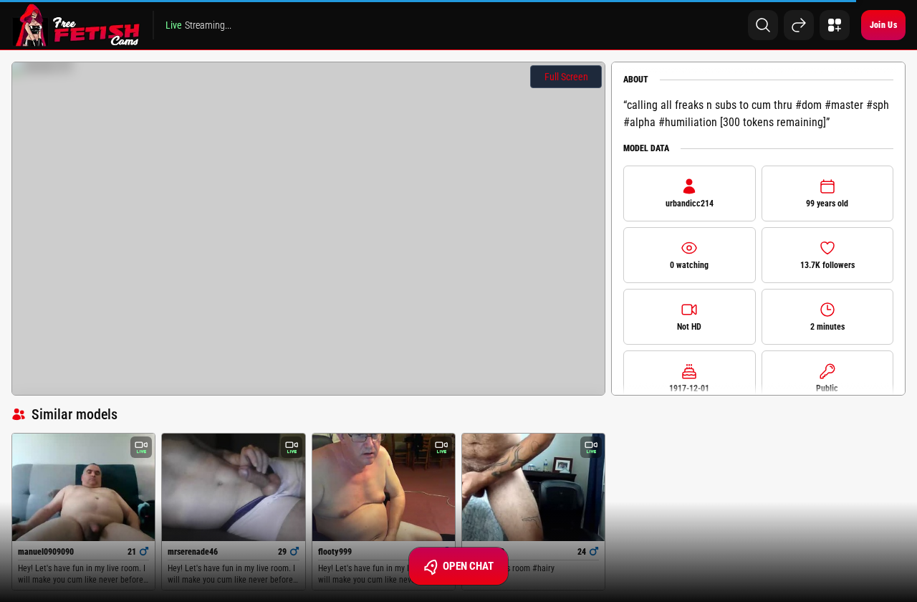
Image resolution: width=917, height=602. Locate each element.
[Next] (799, 25)
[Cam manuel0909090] (83, 487)
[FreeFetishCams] (76, 25)
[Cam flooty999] (383, 487)
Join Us (883, 25)
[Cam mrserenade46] (233, 487)
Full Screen (566, 76)
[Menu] (835, 25)
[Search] (763, 25)
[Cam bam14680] (533, 487)
